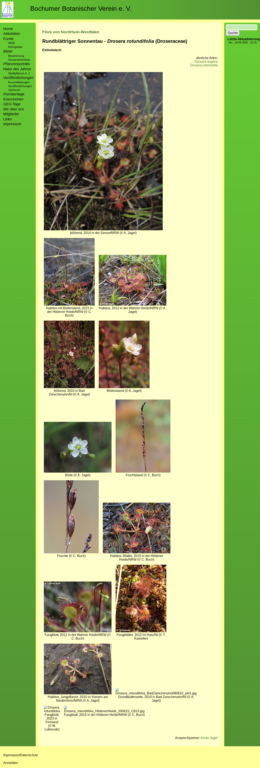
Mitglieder (11, 114)
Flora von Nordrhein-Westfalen (70, 32)
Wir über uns (13, 109)
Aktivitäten (11, 34)
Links (7, 119)
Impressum (12, 124)
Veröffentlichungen (20, 86)
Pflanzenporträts (16, 64)
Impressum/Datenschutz (20, 755)
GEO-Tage (12, 104)
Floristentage (13, 94)
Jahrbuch (14, 90)
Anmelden (10, 763)
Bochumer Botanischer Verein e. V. (80, 8)
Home (8, 29)
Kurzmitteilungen (19, 82)
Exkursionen (13, 99)
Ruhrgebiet (15, 46)
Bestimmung (16, 55)
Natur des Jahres (17, 69)
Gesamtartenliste (19, 59)
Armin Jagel (209, 738)
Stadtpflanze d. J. (19, 73)
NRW (11, 43)
